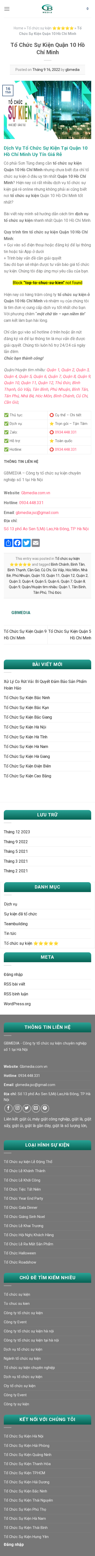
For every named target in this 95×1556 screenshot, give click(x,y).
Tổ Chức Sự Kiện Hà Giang (27, 756)
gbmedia (72, 70)
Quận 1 (52, 369)
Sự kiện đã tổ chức (20, 914)
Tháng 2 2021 (16, 871)
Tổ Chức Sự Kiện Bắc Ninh (27, 697)
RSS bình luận (16, 994)
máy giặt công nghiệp (51, 1119)
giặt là (77, 1119)
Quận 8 (69, 376)
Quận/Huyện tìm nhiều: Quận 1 (46, 587)
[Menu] (7, 9)
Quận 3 (82, 369)
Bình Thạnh (17, 570)
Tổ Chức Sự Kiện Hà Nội (25, 727)
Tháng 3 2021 (16, 861)
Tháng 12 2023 (17, 832)
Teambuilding (16, 923)
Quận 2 (67, 369)
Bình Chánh (63, 395)
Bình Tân (80, 389)
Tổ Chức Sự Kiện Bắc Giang (28, 717)
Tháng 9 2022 (16, 841)
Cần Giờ (11, 402)
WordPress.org (17, 1003)
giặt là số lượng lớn (69, 1125)
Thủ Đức (62, 382)
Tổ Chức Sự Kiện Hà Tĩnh (25, 737)
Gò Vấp (23, 389)
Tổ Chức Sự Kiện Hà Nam (26, 746)
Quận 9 (83, 376)
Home (18, 28)
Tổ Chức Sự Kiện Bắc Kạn (26, 707)
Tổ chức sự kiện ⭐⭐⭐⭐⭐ (50, 28)
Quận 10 (11, 382)
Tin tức (10, 933)
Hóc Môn (43, 395)
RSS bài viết (14, 984)
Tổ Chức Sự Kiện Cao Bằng (27, 776)
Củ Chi (81, 395)
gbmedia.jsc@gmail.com (37, 512)
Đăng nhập (13, 974)
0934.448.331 (66, 432)
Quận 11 (28, 382)
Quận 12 (45, 382)
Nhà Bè (27, 395)
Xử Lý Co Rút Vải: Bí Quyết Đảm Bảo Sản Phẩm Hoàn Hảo (45, 685)
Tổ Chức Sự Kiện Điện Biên (27, 766)
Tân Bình (40, 389)
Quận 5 (24, 376)
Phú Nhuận (60, 389)
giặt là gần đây (38, 1125)
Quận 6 (39, 376)
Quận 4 (10, 376)
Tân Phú (11, 395)
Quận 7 (54, 376)
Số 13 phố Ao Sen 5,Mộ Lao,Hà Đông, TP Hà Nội (46, 528)
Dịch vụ (10, 904)
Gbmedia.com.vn (35, 492)
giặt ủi (25, 1119)
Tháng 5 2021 (16, 851)
